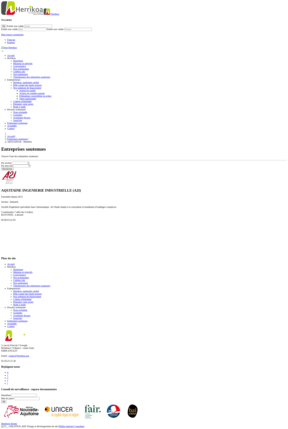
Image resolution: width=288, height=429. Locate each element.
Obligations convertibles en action (35, 96)
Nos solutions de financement (27, 88)
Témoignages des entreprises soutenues (31, 77)
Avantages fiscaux (21, 117)
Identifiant (6, 395)
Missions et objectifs (22, 63)
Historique (18, 61)
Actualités (12, 126)
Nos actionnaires (21, 69)
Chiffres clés (19, 71)
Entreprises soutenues (17, 123)
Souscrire (17, 120)
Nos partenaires (20, 74)
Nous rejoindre (20, 112)
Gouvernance (19, 66)
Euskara (11, 42)
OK (3, 26)
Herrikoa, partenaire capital (26, 82)
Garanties (17, 115)
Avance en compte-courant (32, 93)
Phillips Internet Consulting (71, 426)
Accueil (11, 55)
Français (11, 39)
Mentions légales (9, 423)
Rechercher (7, 169)
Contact (11, 128)
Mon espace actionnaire (12, 34)
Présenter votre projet (23, 104)
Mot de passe (7, 398)
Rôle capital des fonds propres (27, 85)
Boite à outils (19, 107)
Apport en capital (27, 90)
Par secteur (6, 163)
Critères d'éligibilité (22, 101)
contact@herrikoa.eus (19, 356)
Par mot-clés (7, 166)
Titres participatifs (27, 98)
